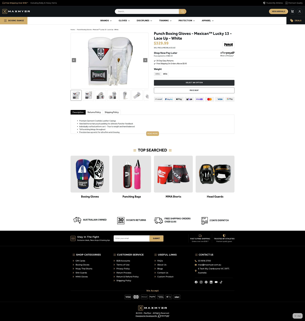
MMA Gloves (82, 277)
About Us (161, 265)
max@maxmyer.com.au (209, 265)
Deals (298, 20)
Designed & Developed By (146, 316)
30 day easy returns (165, 61)
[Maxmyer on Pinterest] (206, 282)
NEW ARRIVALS (278, 11)
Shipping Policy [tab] (112, 112)
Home (73, 29)
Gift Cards (80, 261)
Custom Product (165, 277)
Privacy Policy (123, 269)
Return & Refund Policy (127, 277)
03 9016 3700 (204, 261)
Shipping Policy (123, 280)
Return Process (123, 273)
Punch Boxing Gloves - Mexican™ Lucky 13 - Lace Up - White (97, 29)
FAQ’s (160, 261)
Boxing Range (16, 20)
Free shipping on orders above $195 (171, 63)
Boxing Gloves (82, 265)
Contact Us (162, 273)
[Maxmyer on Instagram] (201, 282)
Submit (156, 238)
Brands (104, 20)
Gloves (123, 20)
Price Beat (194, 90)
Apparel (206, 20)
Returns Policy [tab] (94, 112)
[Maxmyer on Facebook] (196, 282)
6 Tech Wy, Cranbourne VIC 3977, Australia (213, 271)
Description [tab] (78, 112)
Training (164, 20)
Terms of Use (122, 265)
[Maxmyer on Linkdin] (211, 282)
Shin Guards (81, 273)
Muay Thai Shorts (84, 269)
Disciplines (143, 20)
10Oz (157, 74)
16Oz (165, 74)
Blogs (160, 269)
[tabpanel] (152, 125)
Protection (185, 20)
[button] (145, 60)
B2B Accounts (123, 261)
